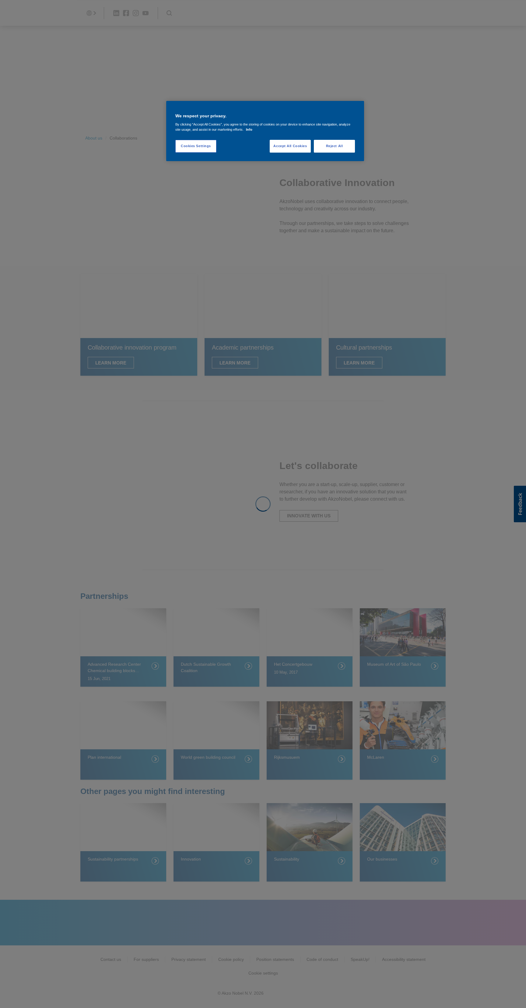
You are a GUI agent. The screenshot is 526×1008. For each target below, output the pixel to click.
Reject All (334, 146)
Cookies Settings (196, 146)
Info (249, 129)
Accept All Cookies (290, 146)
